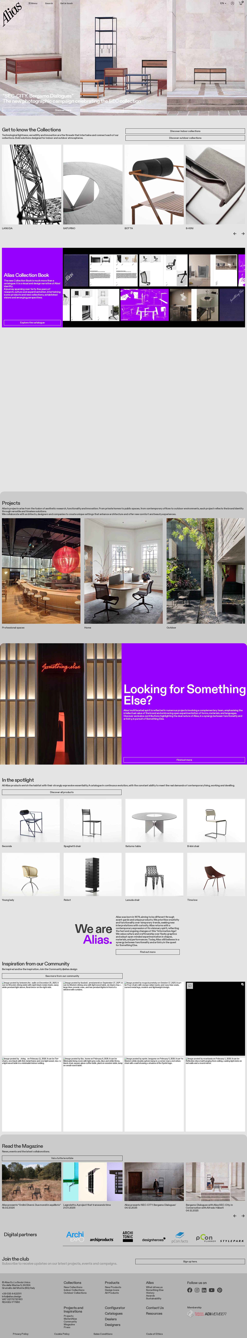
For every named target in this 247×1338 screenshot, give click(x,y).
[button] (31, 1019)
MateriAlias (70, 1318)
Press (67, 1327)
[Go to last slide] (235, 233)
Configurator (115, 1308)
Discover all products (61, 792)
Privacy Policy (20, 1334)
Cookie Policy (61, 1334)
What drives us (154, 1287)
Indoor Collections (74, 1290)
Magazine (69, 1324)
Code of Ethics (154, 1334)
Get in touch (66, 3)
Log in (232, 3)
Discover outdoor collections (185, 138)
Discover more (63, 110)
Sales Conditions (103, 1334)
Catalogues (114, 1313)
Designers (112, 1325)
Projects (68, 1316)
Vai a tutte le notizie (62, 1158)
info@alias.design (11, 1296)
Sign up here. (190, 1261)
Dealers (111, 1319)
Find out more (184, 760)
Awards (150, 1295)
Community (70, 1321)
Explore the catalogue (32, 322)
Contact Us (155, 1308)
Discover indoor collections (185, 131)
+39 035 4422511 (11, 1293)
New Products (113, 1287)
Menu (34, 3)
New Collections (73, 1287)
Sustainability (153, 1298)
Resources (154, 1313)
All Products (112, 1293)
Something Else (155, 1290)
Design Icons (112, 1290)
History (150, 1293)
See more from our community (62, 976)
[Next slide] (242, 233)
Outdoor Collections (75, 1293)
